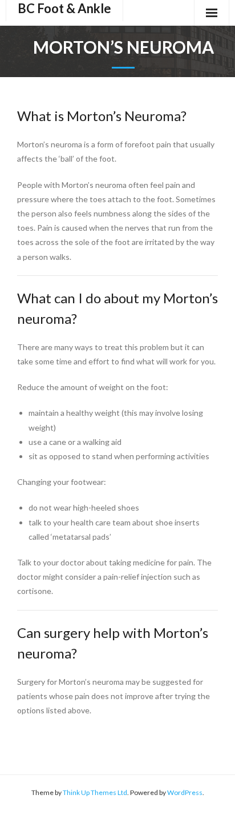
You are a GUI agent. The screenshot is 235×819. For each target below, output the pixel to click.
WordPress (184, 792)
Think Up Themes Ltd (95, 792)
